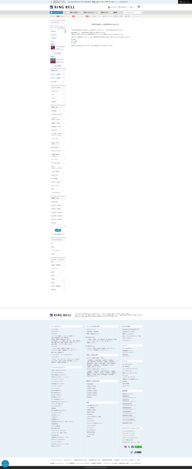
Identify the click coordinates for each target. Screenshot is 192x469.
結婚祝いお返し (128, 16)
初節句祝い (89, 372)
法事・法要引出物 (91, 361)
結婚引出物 (98, 360)
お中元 (111, 365)
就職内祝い (96, 365)
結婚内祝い (91, 360)
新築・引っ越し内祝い (100, 363)
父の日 (98, 366)
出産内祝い (105, 360)
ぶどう (99, 16)
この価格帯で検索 (58, 230)
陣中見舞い (111, 374)
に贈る (54, 81)
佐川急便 (74, 43)
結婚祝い (90, 371)
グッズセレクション (90, 346)
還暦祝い (114, 372)
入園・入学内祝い (111, 363)
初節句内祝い (90, 363)
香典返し (111, 360)
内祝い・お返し (54, 27)
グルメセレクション (90, 337)
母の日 (93, 366)
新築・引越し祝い (105, 371)
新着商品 (121, 16)
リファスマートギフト (78, 16)
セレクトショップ (136, 16)
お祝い (62, 27)
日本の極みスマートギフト (64, 16)
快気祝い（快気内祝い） (110, 361)
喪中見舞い (100, 361)
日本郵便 (74, 39)
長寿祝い (108, 372)
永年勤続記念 (104, 374)
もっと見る (58, 53)
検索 (141, 12)
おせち (88, 16)
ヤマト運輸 (74, 41)
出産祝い (113, 371)
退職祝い (89, 374)
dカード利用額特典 (114, 16)
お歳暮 (88, 366)
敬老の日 (95, 16)
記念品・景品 (96, 374)
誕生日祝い (97, 371)
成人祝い (102, 372)
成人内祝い (89, 365)
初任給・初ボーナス (92, 376)
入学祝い (96, 372)
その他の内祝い (104, 365)
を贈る (55, 74)
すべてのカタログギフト (58, 367)
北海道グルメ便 (105, 16)
